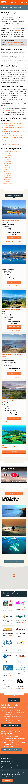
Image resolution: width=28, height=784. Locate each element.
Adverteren (3, 764)
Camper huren (7, 155)
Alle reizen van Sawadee (14, 330)
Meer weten (11, 777)
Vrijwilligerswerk (8, 177)
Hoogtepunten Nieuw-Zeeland (10, 220)
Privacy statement (5, 768)
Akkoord (7, 781)
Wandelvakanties (8, 173)
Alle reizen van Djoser (14, 286)
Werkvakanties (7, 181)
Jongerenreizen (8, 183)
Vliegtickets (7, 153)
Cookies (19, 768)
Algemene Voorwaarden (6, 766)
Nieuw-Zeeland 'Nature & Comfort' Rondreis (12, 355)
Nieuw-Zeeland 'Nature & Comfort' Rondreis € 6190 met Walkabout (13, 137)
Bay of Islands (12, 114)
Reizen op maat (8, 161)
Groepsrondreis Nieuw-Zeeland (11, 310)
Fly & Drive (6, 159)
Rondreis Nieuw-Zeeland (9, 265)
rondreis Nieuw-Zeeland (17, 44)
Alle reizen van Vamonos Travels (14, 421)
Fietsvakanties (7, 175)
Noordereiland (7, 110)
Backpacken (7, 157)
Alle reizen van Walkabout (14, 377)
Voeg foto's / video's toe (14, 493)
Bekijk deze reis (14, 237)
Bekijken (14, 452)
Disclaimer (13, 768)
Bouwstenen (7, 167)
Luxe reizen (7, 165)
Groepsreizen (7, 163)
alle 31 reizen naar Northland (12, 145)
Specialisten (7, 169)
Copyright (16, 766)
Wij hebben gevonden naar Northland (12, 447)
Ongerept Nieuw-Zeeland (9, 401)
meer (4, 610)
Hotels (5, 171)
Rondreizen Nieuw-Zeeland (11, 151)
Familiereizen (7, 179)
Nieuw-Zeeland (17, 31)
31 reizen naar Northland (14, 42)
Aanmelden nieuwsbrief (11, 725)
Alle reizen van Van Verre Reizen (14, 241)
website (10, 610)
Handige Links (11, 764)
